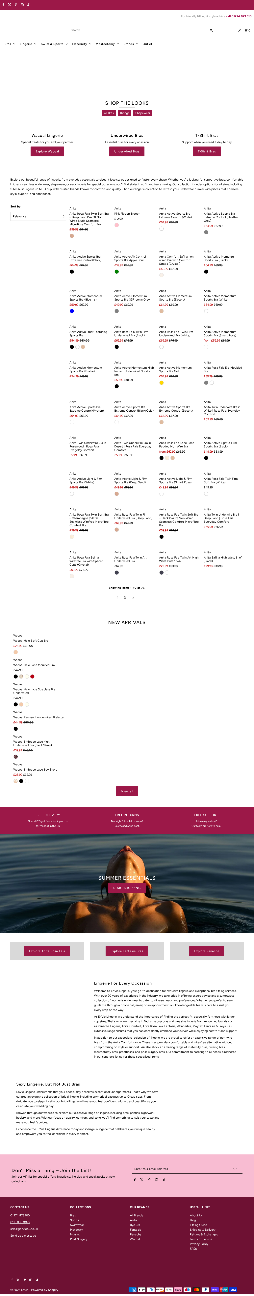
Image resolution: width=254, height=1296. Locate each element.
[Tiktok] (28, 5)
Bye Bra (135, 1225)
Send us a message (23, 1235)
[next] (133, 597)
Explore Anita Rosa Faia (47, 951)
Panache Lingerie (143, 83)
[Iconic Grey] (117, 311)
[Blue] (72, 311)
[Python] (72, 422)
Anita (133, 1220)
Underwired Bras (127, 151)
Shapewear (142, 113)
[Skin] (21, 676)
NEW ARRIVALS (127, 622)
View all (127, 791)
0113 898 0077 (20, 1222)
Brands (129, 44)
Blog (193, 1220)
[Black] (72, 272)
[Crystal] (162, 275)
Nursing (75, 1234)
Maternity (79, 44)
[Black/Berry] (16, 757)
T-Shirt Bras (207, 151)
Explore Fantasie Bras (127, 951)
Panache (135, 1234)
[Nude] (16, 652)
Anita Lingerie (109, 83)
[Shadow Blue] (117, 573)
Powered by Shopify (44, 1290)
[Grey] (206, 383)
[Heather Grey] (206, 232)
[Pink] (117, 225)
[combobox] (137, 30)
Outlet (147, 44)
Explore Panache (206, 951)
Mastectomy (105, 44)
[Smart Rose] (206, 347)
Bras (8, 44)
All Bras (109, 113)
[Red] (32, 676)
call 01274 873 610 (239, 16)
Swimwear (77, 1225)
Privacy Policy (199, 1244)
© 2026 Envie (19, 1290)
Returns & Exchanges (204, 1234)
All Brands (136, 1215)
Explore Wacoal (47, 151)
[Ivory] (27, 676)
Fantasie (135, 1229)
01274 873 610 (20, 1215)
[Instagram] (22, 5)
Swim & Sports (52, 44)
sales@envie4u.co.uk (24, 1229)
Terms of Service (201, 1239)
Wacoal (135, 1239)
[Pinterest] (15, 5)
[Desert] (162, 311)
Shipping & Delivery (203, 1229)
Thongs (124, 113)
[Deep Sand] (72, 236)
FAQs (193, 1248)
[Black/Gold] (117, 422)
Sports (74, 1220)
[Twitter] (9, 5)
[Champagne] (167, 458)
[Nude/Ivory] (16, 781)
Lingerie (26, 44)
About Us (196, 1215)
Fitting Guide (198, 1225)
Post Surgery (78, 1239)
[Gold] (162, 383)
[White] (162, 229)
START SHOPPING (127, 888)
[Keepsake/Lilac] (27, 781)
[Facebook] (3, 5)
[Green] (117, 272)
